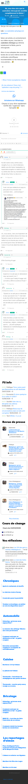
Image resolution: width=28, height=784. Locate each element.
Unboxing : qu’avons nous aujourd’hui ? (12, 622)
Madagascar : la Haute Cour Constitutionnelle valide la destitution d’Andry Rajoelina (15, 485)
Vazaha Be (12, 271)
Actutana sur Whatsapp (14, 100)
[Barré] (7, 143)
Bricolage (10, 696)
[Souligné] (5, 143)
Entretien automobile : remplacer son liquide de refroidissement (11, 647)
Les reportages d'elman (13, 739)
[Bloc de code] (14, 143)
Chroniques (11, 580)
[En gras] (1, 143)
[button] (2, 3)
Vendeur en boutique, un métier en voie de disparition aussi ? (14, 605)
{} (18, 143)
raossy (6, 157)
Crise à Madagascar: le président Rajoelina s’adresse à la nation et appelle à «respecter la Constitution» (15, 504)
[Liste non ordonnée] (11, 143)
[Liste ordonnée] (9, 143)
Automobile (11, 616)
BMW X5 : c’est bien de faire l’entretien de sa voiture (13, 719)
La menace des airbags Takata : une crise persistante (14, 629)
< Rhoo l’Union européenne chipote (14, 80)
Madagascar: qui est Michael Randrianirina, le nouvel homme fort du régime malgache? (16, 467)
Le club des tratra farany (12, 592)
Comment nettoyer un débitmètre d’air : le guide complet (12, 638)
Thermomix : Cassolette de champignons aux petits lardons (14, 677)
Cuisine (8, 659)
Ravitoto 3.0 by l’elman (11, 665)
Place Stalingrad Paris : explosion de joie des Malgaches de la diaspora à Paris (14, 747)
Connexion (25, 133)
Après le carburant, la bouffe (13, 586)
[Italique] (3, 143)
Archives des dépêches (8, 91)
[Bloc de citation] (13, 143)
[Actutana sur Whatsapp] (14, 96)
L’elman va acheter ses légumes (14, 755)
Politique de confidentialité (8, 779)
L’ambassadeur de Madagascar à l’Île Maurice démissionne (16, 431)
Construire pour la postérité (13, 598)
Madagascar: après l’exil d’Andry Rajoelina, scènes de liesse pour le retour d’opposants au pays (16, 449)
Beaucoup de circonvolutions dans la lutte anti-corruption (13, 411)
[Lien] (16, 143)
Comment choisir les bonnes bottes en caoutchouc (13, 727)
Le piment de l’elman (10, 671)
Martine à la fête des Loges (12, 761)
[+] (20, 143)
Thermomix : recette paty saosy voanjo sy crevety (14, 685)
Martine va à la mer (10, 767)
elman (7, 182)
